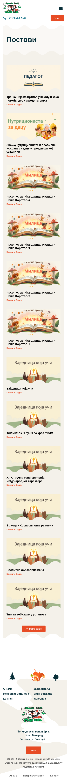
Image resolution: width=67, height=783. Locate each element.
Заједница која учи (20, 388)
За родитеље (42, 689)
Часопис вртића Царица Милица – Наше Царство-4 (31, 198)
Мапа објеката (43, 694)
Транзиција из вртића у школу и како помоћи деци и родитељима (33, 99)
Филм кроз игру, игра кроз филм (30, 433)
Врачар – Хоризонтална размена (30, 525)
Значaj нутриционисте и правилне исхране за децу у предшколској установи (31, 149)
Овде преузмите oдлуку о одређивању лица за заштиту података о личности (33, 765)
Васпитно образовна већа (25, 570)
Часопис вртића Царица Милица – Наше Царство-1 (31, 342)
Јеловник (40, 699)
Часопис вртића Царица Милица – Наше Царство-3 (31, 246)
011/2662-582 (39, 739)
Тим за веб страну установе (26, 614)
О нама (7, 689)
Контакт (8, 699)
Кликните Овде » (14, 104)
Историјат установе (16, 694)
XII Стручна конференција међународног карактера (25, 479)
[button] (60, 8)
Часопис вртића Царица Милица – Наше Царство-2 (31, 294)
